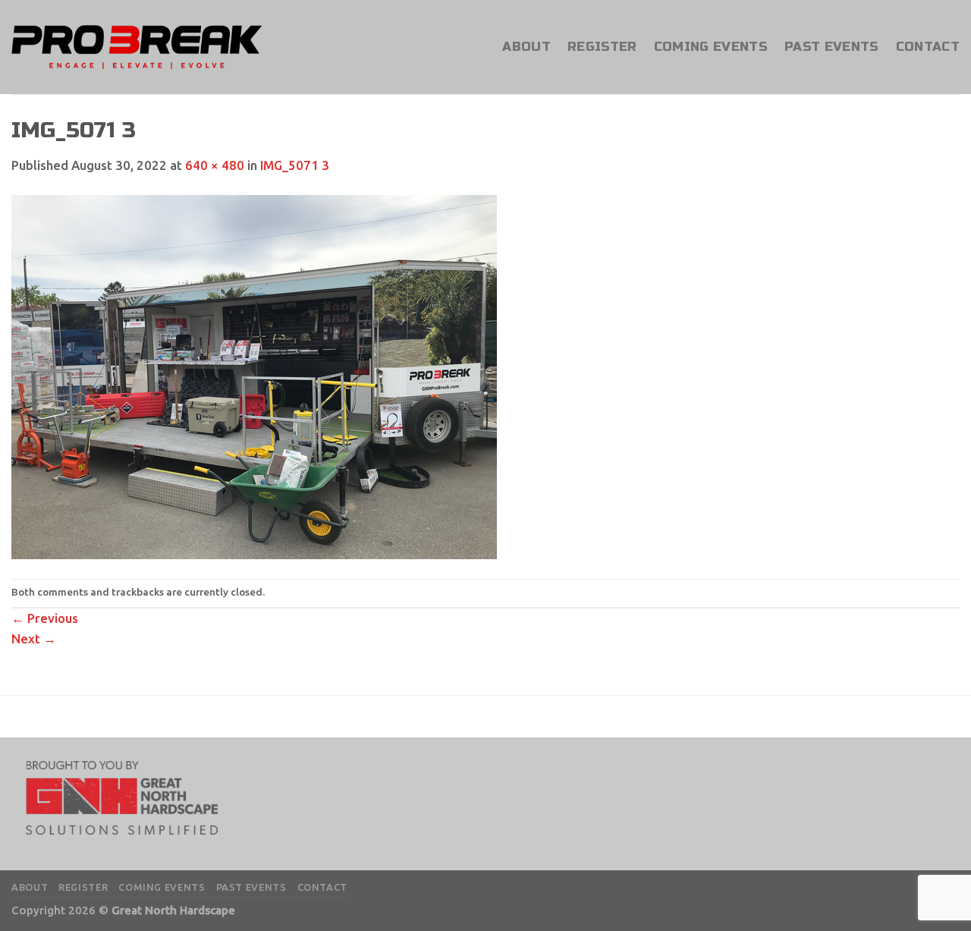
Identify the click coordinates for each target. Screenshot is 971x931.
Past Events (831, 47)
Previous (44, 618)
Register (602, 47)
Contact (928, 47)
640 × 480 (214, 165)
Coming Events (711, 47)
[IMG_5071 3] (254, 376)
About (526, 47)
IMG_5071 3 (294, 165)
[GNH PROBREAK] (136, 47)
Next (33, 638)
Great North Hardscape (173, 910)
